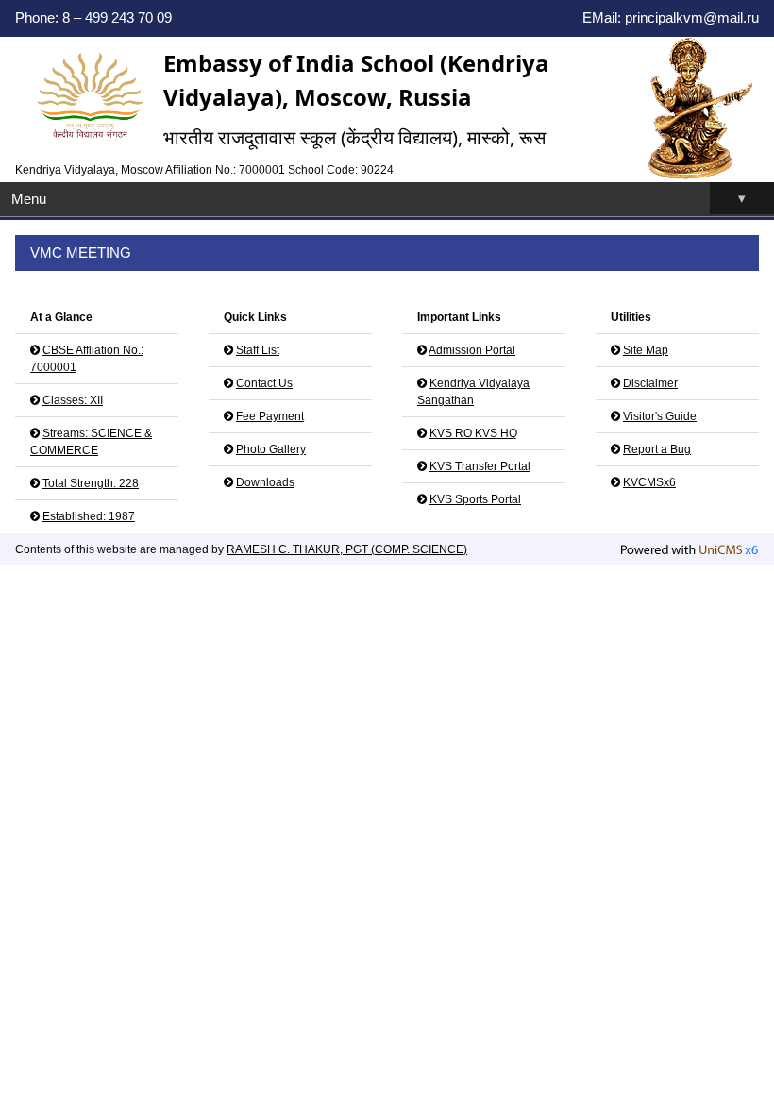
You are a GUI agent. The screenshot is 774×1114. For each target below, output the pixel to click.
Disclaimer (650, 383)
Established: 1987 (88, 516)
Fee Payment (270, 416)
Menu (378, 198)
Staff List (257, 350)
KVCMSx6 (649, 482)
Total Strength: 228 (90, 483)
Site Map (645, 350)
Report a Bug (657, 449)
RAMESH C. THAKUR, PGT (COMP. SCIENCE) (347, 549)
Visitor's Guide (660, 416)
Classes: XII (72, 400)
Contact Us (264, 383)
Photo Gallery (271, 449)
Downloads (265, 482)
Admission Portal (472, 350)
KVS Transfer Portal (479, 466)
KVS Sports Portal (475, 499)
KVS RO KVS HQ (473, 433)
